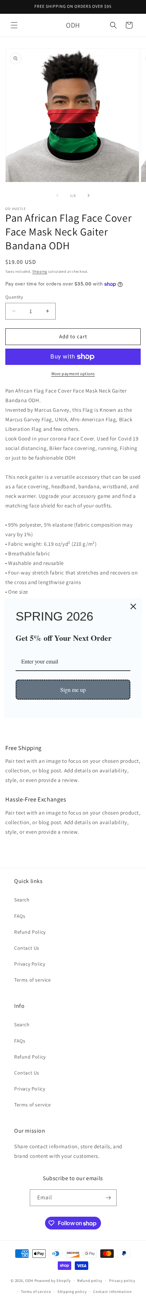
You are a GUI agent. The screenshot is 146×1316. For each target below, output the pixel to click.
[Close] (133, 606)
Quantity (14, 297)
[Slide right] (88, 195)
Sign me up (73, 689)
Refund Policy (30, 932)
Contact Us (26, 948)
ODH (29, 1280)
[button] (14, 25)
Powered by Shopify (52, 1280)
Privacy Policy (29, 964)
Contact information (112, 1291)
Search (22, 899)
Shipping (39, 271)
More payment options (73, 373)
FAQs (19, 916)
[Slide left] (57, 195)
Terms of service (32, 980)
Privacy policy (122, 1280)
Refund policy (89, 1280)
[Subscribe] (108, 1197)
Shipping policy (72, 1291)
